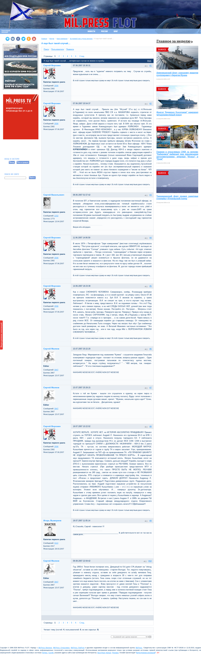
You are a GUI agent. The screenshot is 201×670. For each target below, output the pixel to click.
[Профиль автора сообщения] (49, 78)
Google (51, 653)
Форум (51, 38)
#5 (150, 286)
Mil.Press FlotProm (78, 648)
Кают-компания (62, 38)
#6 (150, 349)
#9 (150, 521)
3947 (56, 370)
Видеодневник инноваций (1, 335)
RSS (149, 61)
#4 (150, 238)
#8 (150, 426)
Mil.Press (139, 648)
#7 (150, 388)
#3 (150, 195)
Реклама (115, 653)
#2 (150, 103)
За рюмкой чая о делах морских (81, 38)
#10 (150, 561)
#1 (150, 66)
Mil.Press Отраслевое (61, 648)
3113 (56, 543)
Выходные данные (104, 653)
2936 (56, 86)
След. (82, 56)
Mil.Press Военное (45, 648)
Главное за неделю (173, 41)
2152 (56, 216)
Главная (44, 38)
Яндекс (45, 653)
